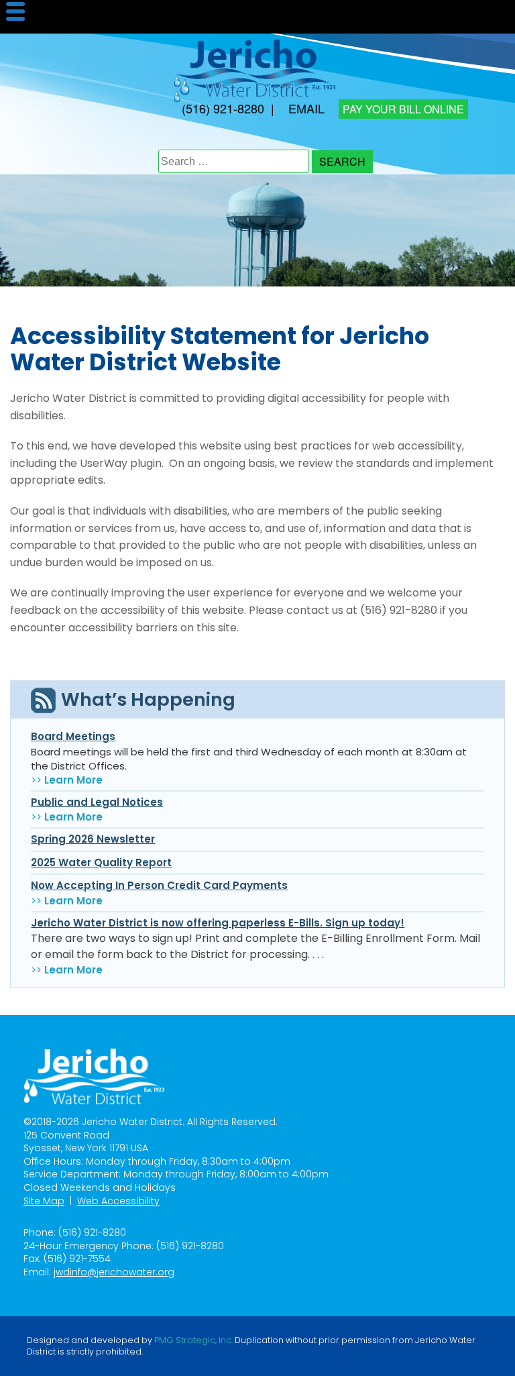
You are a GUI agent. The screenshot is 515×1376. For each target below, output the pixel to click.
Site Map (43, 1201)
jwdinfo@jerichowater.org (114, 1272)
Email (306, 108)
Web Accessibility (118, 1201)
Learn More (73, 780)
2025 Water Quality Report (101, 862)
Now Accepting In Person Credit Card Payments (159, 885)
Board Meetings (73, 736)
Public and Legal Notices (97, 802)
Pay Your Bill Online (403, 109)
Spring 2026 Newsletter (93, 839)
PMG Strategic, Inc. (193, 1340)
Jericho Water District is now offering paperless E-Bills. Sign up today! (217, 923)
